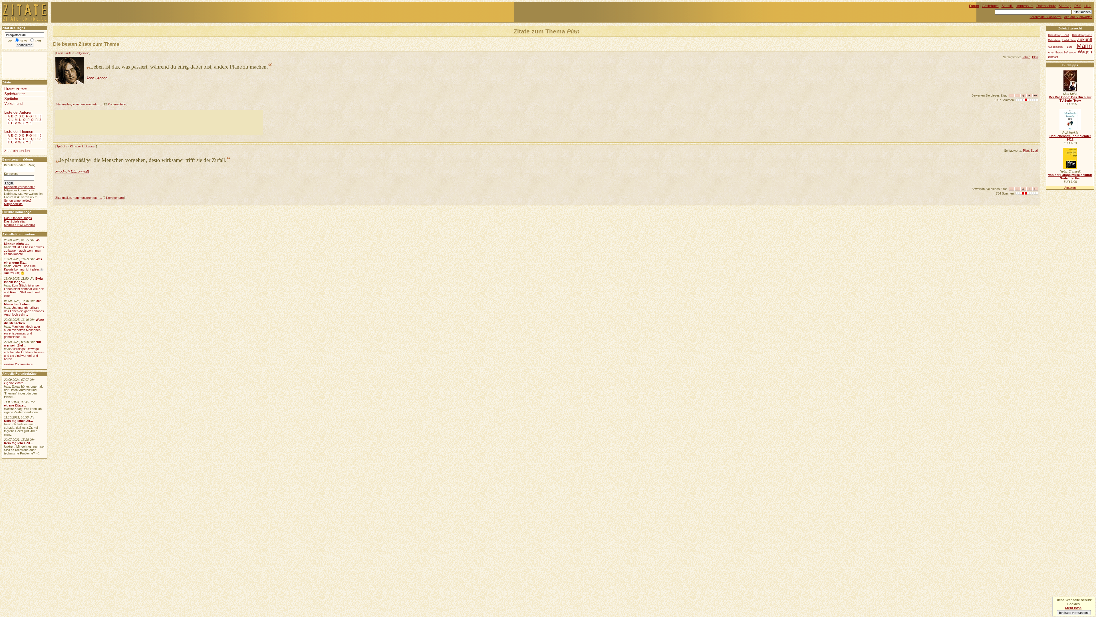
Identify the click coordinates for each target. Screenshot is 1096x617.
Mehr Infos (1073, 608)
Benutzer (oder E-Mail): (20, 165)
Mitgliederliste (13, 204)
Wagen (1085, 51)
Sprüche (61, 146)
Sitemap (1065, 6)
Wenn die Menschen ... (24, 321)
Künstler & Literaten (83, 146)
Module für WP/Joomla (19, 225)
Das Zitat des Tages (18, 218)
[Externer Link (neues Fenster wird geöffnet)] (1070, 90)
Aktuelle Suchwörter (1078, 17)
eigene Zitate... (15, 383)
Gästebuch (990, 6)
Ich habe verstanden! (1074, 612)
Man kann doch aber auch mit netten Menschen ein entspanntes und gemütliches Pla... (22, 331)
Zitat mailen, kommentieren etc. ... (78, 104)
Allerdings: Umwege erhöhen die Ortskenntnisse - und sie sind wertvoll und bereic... (24, 354)
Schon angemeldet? (17, 200)
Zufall (1034, 150)
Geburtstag (1054, 40)
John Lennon (96, 78)
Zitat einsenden (17, 151)
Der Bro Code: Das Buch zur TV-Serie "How (1070, 98)
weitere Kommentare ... (20, 364)
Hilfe (1087, 6)
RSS (1077, 6)
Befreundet (1070, 52)
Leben (1026, 57)
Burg (1069, 46)
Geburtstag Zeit (1058, 35)
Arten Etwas (1055, 52)
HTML (23, 41)
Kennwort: (11, 173)
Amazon (1070, 187)
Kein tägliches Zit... (18, 420)
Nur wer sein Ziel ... (22, 343)
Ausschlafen (1055, 46)
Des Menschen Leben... (22, 302)
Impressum (1024, 6)
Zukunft (1084, 39)
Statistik (1008, 6)
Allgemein (82, 53)
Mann (1084, 45)
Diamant (1053, 56)
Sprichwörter (14, 94)
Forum (974, 6)
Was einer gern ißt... (23, 260)
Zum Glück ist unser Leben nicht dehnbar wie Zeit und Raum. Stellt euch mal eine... (24, 290)
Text (38, 41)
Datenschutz (1046, 6)
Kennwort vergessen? (19, 187)
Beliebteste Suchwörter (1045, 17)
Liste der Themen (18, 131)
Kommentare (117, 104)
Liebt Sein (1069, 40)
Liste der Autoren (18, 112)
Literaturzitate (65, 53)
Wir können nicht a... (22, 242)
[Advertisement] (159, 122)
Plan (1035, 57)
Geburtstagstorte (1082, 35)
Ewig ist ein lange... (23, 280)
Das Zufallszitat (14, 221)
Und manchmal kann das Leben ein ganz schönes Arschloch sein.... (24, 311)
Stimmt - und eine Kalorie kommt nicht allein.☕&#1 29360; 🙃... (24, 269)
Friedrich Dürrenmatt (72, 171)
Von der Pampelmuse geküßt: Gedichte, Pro (1070, 176)
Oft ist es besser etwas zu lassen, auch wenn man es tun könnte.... (24, 250)
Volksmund (13, 103)
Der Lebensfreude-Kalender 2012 (1070, 137)
